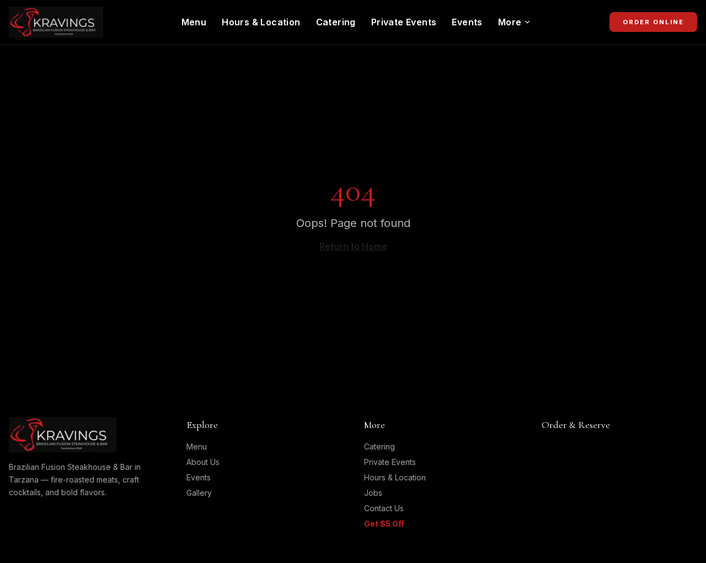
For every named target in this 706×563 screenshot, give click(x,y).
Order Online (653, 22)
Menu (194, 22)
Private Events (404, 22)
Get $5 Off (384, 523)
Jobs (373, 492)
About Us (203, 462)
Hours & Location (261, 22)
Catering (336, 22)
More (510, 22)
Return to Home (353, 246)
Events (467, 22)
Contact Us (384, 508)
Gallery (199, 492)
